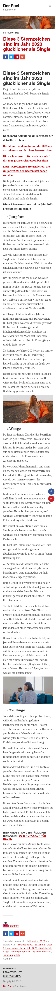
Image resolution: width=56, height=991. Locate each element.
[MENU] (50, 5)
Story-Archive (12, 975)
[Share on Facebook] (51, 491)
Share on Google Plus (22, 56)
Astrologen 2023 (25, 944)
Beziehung (40, 944)
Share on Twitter (11, 56)
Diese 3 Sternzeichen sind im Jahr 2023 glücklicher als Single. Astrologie (27, 948)
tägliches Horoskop (41, 951)
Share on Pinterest (16, 56)
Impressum (9, 968)
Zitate (17, 954)
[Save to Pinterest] (51, 499)
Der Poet (11, 5)
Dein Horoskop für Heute (24, 837)
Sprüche (26, 951)
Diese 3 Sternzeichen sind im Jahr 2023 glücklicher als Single (27, 43)
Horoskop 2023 (11, 32)
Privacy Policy (12, 972)
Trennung (8, 954)
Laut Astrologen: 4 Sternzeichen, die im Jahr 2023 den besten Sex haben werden (26, 171)
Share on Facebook (5, 56)
